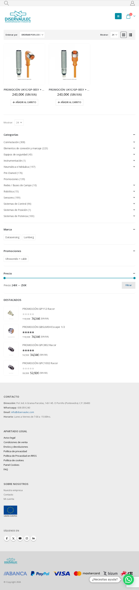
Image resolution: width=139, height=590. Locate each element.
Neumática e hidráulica (16, 166)
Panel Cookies (11, 464)
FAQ (6, 469)
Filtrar (129, 285)
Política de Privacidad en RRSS (20, 455)
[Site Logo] (18, 16)
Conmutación (11, 142)
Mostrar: (104, 34)
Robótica (9, 191)
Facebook (6, 538)
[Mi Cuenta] (132, 3)
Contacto (8, 494)
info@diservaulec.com (22, 412)
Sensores (9, 197)
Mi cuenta (9, 499)
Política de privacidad (15, 451)
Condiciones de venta (16, 442)
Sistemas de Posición (15, 210)
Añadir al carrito (26, 102)
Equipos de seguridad (15, 154)
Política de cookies (14, 460)
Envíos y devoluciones (16, 446)
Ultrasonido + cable (16, 258)
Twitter (13, 538)
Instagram (27, 538)
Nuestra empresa (13, 490)
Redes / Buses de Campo (18, 185)
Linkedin (33, 538)
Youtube (20, 538)
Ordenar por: (11, 34)
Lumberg (29, 237)
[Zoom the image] (10, 507)
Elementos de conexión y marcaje (22, 148)
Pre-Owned (10, 173)
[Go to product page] (24, 64)
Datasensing (12, 237)
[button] (6, 3)
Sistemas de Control (15, 203)
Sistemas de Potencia (16, 216)
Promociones (11, 179)
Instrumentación (13, 160)
